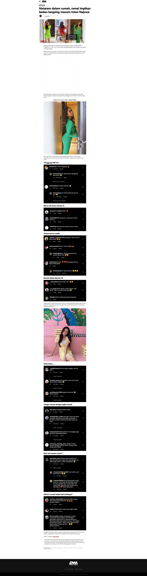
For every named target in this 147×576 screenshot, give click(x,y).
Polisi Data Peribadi (69, 569)
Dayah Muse (47, 16)
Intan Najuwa (56, 536)
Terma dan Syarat (78, 569)
